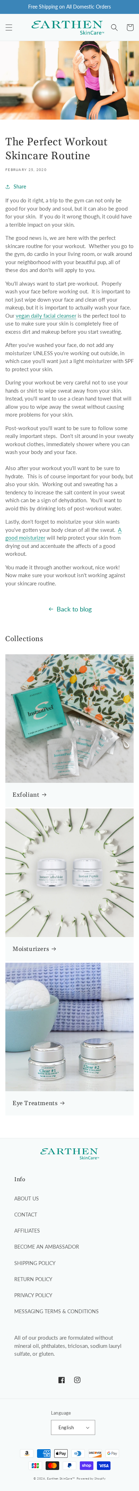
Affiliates (27, 1231)
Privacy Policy (33, 1295)
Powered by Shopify (91, 1478)
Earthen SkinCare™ (61, 1478)
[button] (9, 27)
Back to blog (74, 609)
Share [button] (20, 186)
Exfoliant (25, 795)
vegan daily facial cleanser (46, 315)
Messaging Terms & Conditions (56, 1311)
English (66, 1427)
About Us (26, 1198)
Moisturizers (30, 949)
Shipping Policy (35, 1263)
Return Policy (33, 1279)
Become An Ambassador (46, 1247)
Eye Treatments (34, 1103)
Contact (25, 1215)
